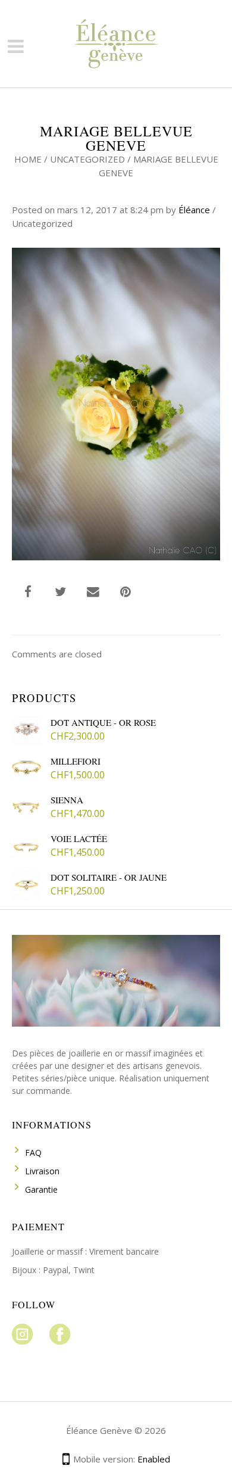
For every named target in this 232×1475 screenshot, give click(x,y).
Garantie (41, 1189)
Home (28, 159)
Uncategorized (87, 159)
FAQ (33, 1152)
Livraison (42, 1171)
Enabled (153, 1459)
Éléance (194, 210)
